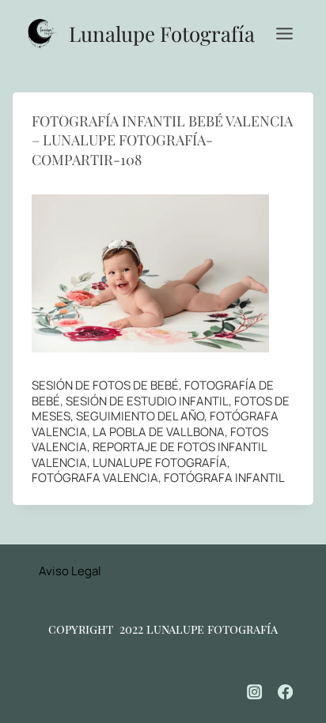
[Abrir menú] (284, 33)
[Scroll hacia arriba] (294, 660)
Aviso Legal (70, 571)
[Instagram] (255, 692)
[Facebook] (286, 692)
